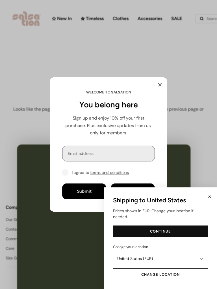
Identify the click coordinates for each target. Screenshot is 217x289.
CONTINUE (160, 231)
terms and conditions (109, 172)
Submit (84, 191)
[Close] (160, 85)
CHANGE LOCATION (160, 274)
